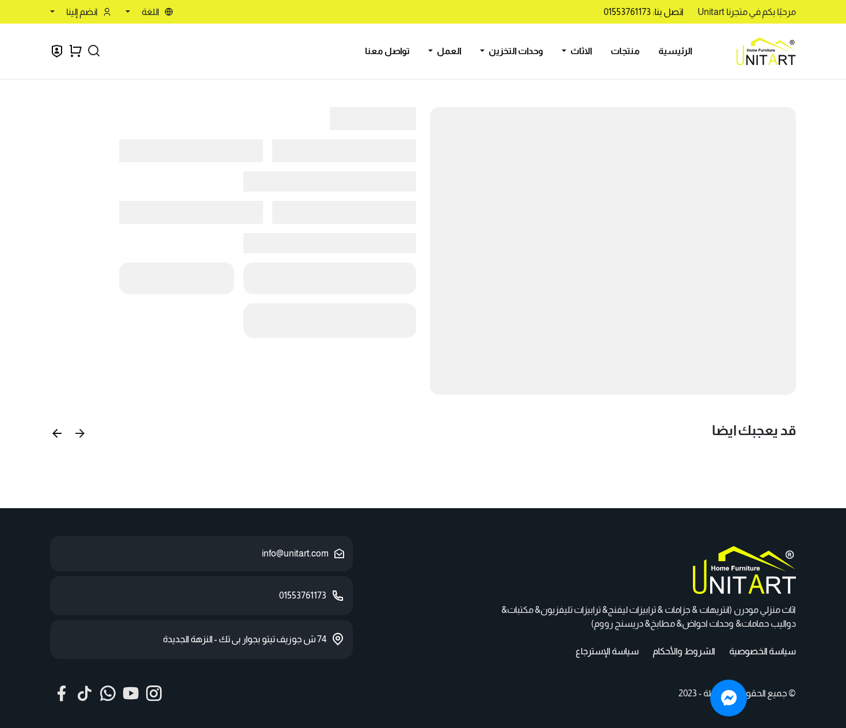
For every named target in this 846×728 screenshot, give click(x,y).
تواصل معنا (387, 51)
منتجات (625, 51)
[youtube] (130, 693)
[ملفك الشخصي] (57, 53)
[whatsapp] (107, 693)
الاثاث (580, 51)
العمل (448, 51)
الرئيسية (675, 51)
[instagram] (153, 693)
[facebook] (61, 693)
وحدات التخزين (515, 51)
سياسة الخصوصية (762, 651)
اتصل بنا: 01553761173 (644, 12)
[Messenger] (728, 698)
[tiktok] (84, 693)
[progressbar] (613, 251)
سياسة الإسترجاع (607, 651)
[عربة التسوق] (75, 51)
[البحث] (94, 51)
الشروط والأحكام (684, 651)
